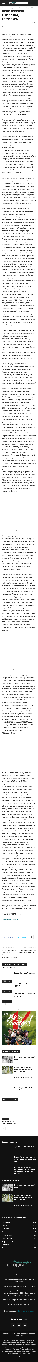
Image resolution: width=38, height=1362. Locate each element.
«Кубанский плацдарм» (10, 919)
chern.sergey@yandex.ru (26, 1311)
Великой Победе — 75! (26, 8)
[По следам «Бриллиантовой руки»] (7, 1059)
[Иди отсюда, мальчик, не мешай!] (7, 1092)
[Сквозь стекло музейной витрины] (7, 997)
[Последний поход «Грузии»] (7, 987)
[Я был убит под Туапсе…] (7, 977)
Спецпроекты (13, 8)
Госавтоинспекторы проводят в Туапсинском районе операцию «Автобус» (10, 953)
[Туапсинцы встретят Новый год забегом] (10, 1112)
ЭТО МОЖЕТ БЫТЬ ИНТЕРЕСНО (14, 964)
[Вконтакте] (25, 1325)
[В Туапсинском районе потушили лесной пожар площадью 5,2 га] (7, 1070)
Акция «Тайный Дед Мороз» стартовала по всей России (27, 952)
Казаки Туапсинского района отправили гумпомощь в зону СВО (25, 1159)
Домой (4, 8)
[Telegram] (19, 1325)
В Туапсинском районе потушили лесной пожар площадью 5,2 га (23, 1069)
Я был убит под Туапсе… (24, 973)
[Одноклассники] (13, 1325)
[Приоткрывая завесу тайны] (7, 1081)
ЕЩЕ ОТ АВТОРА (9, 967)
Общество (5, 1118)
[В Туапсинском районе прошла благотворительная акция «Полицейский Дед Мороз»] (7, 1171)
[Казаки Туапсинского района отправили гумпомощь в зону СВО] (7, 1161)
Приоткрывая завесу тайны (24, 1077)
